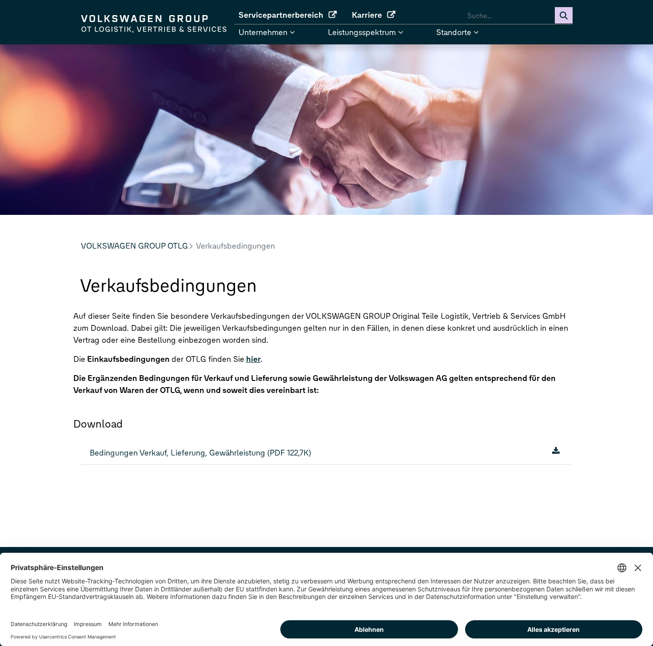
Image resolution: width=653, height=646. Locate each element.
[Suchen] (563, 15)
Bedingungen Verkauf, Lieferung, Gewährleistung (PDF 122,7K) (200, 453)
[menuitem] (290, 15)
